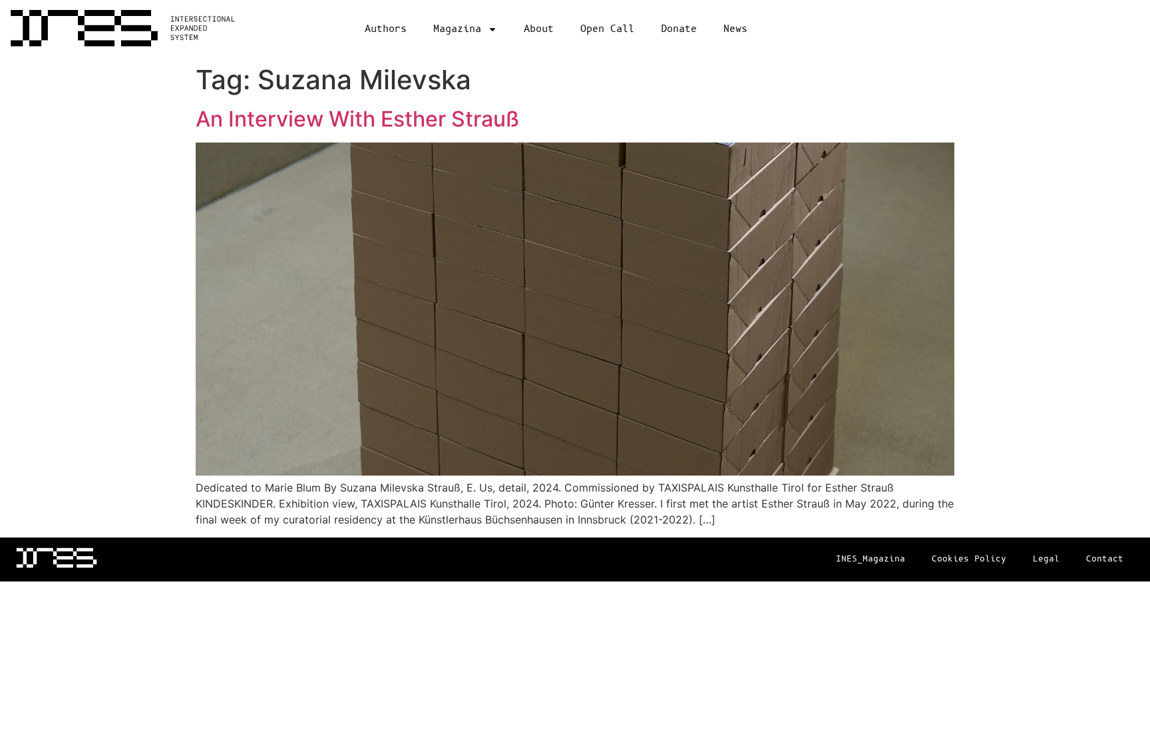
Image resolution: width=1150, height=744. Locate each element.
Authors (386, 29)
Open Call (607, 29)
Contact (1104, 559)
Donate (679, 29)
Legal (1046, 559)
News (735, 29)
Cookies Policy (969, 559)
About (539, 29)
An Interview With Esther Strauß (357, 119)
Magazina (457, 29)
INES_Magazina (870, 559)
